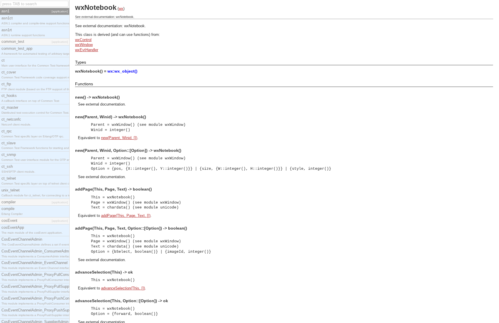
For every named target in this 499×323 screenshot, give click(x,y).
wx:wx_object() (122, 71)
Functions (84, 84)
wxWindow (84, 45)
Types (80, 62)
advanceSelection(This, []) (123, 288)
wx (121, 8)
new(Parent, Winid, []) (119, 138)
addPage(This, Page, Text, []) (125, 215)
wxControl (83, 40)
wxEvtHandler (86, 50)
